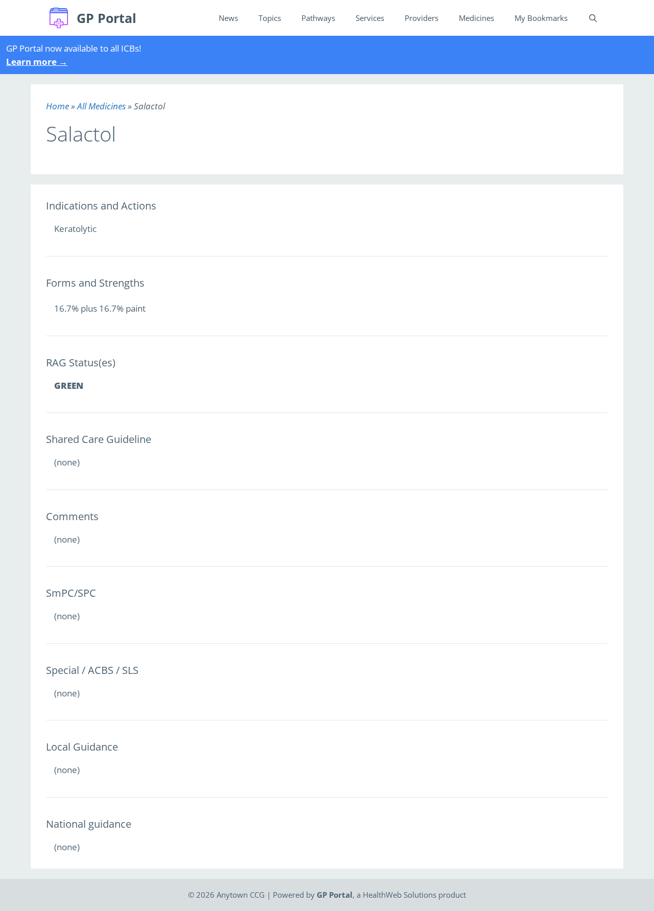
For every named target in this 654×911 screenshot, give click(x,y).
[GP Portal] (61, 18)
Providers (421, 18)
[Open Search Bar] (593, 18)
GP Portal (106, 18)
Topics (270, 18)
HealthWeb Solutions (399, 895)
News (228, 18)
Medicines (476, 18)
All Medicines (101, 106)
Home (57, 106)
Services (370, 18)
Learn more (36, 61)
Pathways (318, 18)
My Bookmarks (541, 18)
